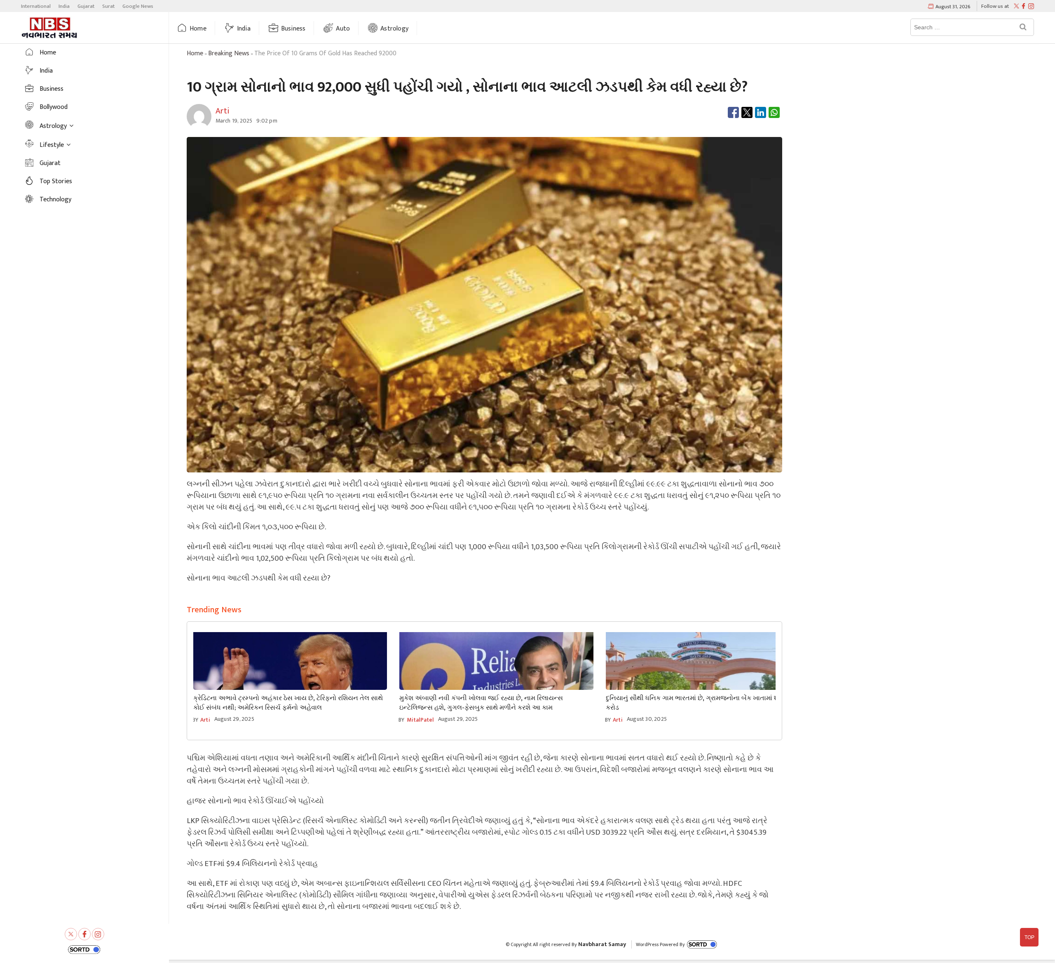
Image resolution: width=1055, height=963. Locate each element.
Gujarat (85, 6)
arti (205, 720)
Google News (137, 6)
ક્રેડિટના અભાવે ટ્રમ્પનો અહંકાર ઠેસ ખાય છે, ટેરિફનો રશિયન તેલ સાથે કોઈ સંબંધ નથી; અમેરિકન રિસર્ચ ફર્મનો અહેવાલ (288, 703)
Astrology (394, 28)
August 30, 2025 (647, 719)
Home (198, 28)
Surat (108, 6)
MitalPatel (420, 720)
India (64, 6)
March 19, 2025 (234, 120)
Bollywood (54, 107)
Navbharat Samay (602, 944)
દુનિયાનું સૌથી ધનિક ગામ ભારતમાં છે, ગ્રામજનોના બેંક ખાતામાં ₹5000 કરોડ (699, 703)
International (36, 6)
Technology (55, 199)
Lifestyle (52, 145)
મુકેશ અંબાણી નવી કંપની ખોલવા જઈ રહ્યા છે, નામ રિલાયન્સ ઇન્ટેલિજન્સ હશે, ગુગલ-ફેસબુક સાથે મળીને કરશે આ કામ (481, 703)
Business (293, 28)
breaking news (228, 53)
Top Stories (56, 181)
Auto (343, 28)
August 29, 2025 (234, 719)
